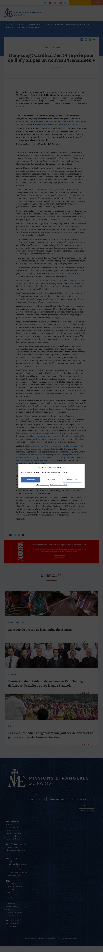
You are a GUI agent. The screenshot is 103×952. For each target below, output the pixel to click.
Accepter (31, 479)
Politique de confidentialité (58, 485)
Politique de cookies (42, 485)
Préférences (72, 479)
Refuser (51, 479)
